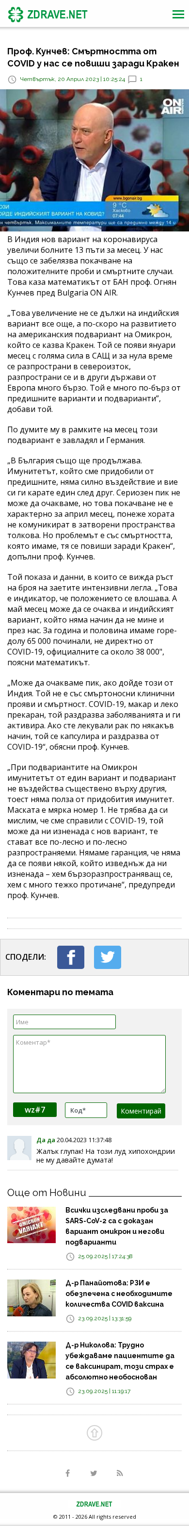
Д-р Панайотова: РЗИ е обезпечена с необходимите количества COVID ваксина (119, 1293)
